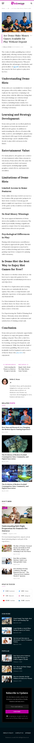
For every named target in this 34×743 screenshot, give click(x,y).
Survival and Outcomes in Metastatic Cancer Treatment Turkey (22, 640)
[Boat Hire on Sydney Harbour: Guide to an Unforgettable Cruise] (7, 560)
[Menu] (3, 3)
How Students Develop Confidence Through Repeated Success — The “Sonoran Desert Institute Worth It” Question (21, 572)
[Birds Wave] (18, 3)
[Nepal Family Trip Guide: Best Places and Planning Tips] (7, 620)
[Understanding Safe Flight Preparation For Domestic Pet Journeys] (17, 514)
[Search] (31, 3)
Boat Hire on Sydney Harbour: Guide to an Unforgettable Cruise (20, 560)
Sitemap (28, 733)
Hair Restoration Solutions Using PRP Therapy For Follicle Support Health (21, 657)
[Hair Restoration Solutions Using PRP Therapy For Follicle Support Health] (7, 658)
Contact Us (19, 733)
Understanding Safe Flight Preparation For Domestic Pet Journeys (14, 528)
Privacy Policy (18, 718)
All (31, 47)
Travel (5, 507)
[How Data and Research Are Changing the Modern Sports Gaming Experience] (17, 416)
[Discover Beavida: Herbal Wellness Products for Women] (7, 678)
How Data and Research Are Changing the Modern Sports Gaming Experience (16, 428)
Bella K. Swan (7, 47)
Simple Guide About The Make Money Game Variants (24, 369)
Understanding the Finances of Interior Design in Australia (10, 369)
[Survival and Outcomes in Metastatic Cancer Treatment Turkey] (7, 640)
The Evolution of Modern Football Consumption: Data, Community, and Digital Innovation (15, 457)
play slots (19, 353)
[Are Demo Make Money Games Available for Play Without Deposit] (17, 22)
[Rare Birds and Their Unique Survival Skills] (7, 669)
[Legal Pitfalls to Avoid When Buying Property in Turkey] (7, 630)
